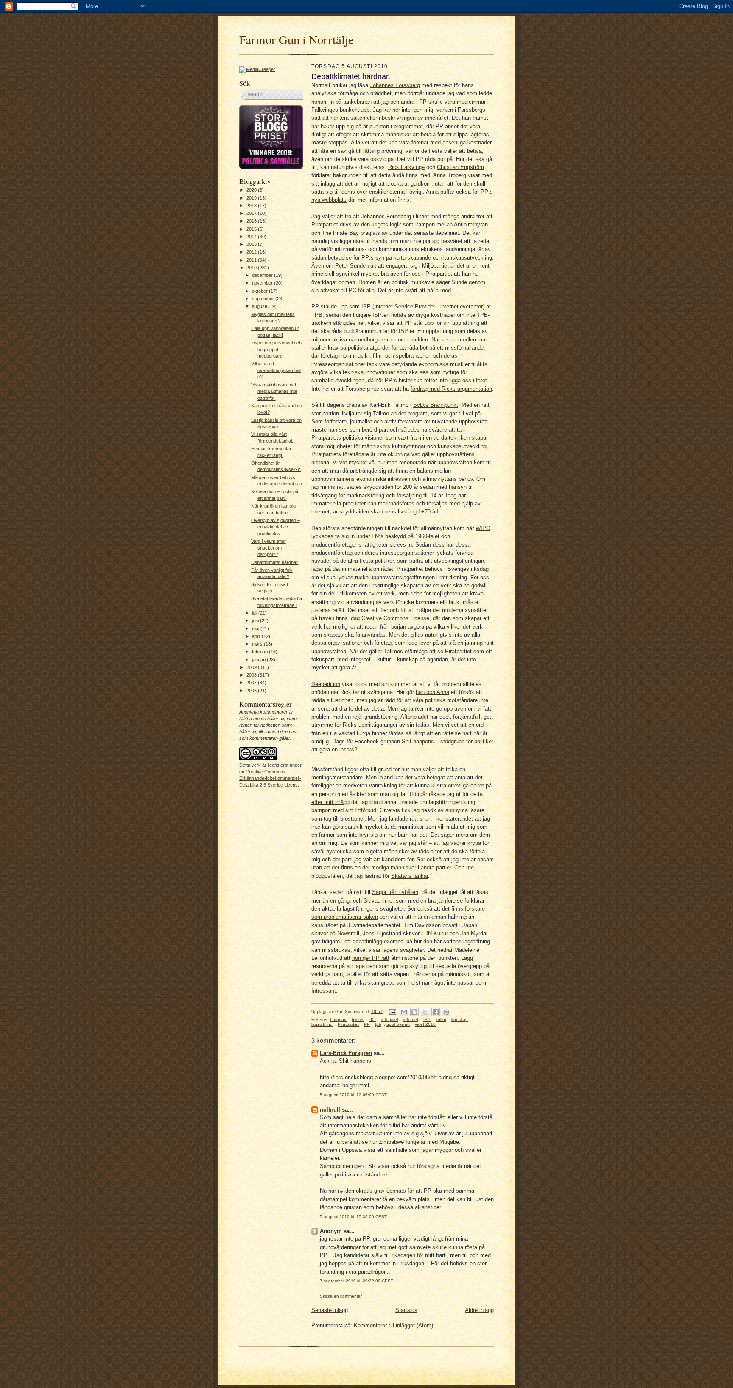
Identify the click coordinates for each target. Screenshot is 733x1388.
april (257, 636)
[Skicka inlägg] (391, 1011)
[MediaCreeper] (257, 69)
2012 (252, 251)
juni (256, 620)
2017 (252, 213)
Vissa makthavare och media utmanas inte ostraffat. (274, 391)
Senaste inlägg (329, 1310)
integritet (389, 1019)
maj (256, 628)
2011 (252, 259)
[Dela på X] (425, 1012)
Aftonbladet (414, 717)
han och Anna (432, 692)
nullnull (330, 1109)
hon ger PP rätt (370, 958)
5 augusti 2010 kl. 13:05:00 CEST (353, 1094)
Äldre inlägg (479, 1310)
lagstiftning (322, 1024)
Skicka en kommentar (341, 1296)
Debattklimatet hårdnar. (275, 562)
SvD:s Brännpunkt (435, 405)
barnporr (338, 1019)
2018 (252, 205)
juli (255, 612)
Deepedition (325, 684)
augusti (260, 306)
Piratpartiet (348, 1024)
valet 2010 (425, 1024)
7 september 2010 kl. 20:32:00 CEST (356, 1280)
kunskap (459, 1019)
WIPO (483, 528)
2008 (252, 674)
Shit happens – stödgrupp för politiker (447, 741)
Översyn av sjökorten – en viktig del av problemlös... (275, 527)
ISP (427, 1019)
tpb (378, 1024)
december (263, 275)
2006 (252, 690)
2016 (252, 220)
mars (258, 643)
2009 (252, 667)
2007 (252, 682)
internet (410, 1019)
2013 (252, 244)
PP (367, 1024)
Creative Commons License (395, 618)
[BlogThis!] (414, 1012)
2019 (252, 197)
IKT (372, 1019)
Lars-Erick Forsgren (346, 1053)
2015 (252, 228)
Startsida (406, 1310)
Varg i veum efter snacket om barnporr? (268, 548)
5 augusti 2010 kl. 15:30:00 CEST (353, 1216)
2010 (252, 267)
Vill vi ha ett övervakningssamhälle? (276, 370)
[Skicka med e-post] (404, 1012)
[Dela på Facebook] (435, 1012)
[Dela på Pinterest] (446, 1012)
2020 (252, 189)
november (263, 282)
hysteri (358, 1019)
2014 (252, 236)
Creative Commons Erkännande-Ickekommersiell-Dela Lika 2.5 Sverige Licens (270, 778)
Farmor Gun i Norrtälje (296, 39)
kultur (441, 1019)
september (263, 298)
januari (259, 659)
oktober (260, 290)
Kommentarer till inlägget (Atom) (393, 1325)
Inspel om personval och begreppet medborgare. (276, 349)
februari (260, 651)
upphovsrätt (398, 1024)
